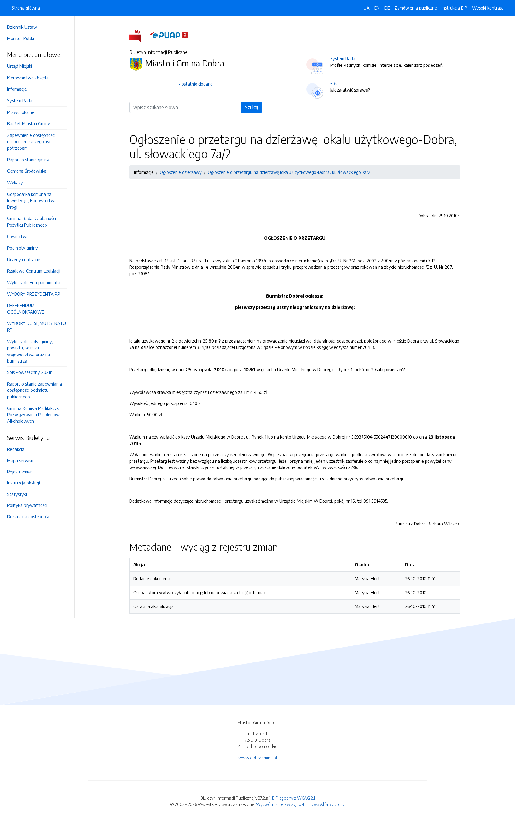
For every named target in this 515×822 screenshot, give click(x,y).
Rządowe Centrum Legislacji (33, 270)
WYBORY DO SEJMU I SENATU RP (36, 326)
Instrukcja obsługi (23, 482)
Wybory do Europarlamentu (33, 282)
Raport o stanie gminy (28, 159)
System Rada (19, 100)
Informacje (17, 89)
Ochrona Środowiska (26, 171)
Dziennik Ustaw (22, 27)
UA (367, 7)
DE (387, 7)
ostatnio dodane (197, 83)
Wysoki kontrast (487, 7)
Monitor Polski (20, 38)
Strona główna (26, 7)
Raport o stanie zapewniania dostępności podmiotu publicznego (34, 390)
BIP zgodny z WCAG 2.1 (293, 798)
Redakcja (15, 449)
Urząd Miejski (19, 66)
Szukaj (251, 107)
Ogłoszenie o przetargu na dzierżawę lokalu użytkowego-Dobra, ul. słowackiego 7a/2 (289, 172)
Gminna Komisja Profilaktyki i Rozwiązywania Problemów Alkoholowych (34, 414)
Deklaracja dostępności (29, 516)
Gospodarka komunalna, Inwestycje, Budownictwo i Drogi (33, 200)
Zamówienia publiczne (416, 7)
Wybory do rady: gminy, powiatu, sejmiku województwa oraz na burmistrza (30, 351)
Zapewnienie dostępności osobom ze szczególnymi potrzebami (31, 141)
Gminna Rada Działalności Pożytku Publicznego (31, 221)
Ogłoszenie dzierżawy (181, 172)
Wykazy (15, 182)
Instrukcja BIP (454, 7)
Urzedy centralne (23, 259)
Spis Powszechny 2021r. (29, 372)
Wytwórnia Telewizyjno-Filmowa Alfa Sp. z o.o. (300, 804)
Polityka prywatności (27, 505)
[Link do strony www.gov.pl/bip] (138, 35)
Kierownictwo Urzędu (27, 77)
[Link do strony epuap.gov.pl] (168, 35)
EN (377, 7)
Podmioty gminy (22, 247)
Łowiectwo (18, 236)
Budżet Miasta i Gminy (28, 123)
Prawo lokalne (20, 112)
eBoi (334, 83)
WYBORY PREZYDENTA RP (33, 294)
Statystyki (17, 494)
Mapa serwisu (20, 460)
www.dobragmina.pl (257, 757)
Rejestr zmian (20, 471)
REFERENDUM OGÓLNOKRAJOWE (25, 309)
